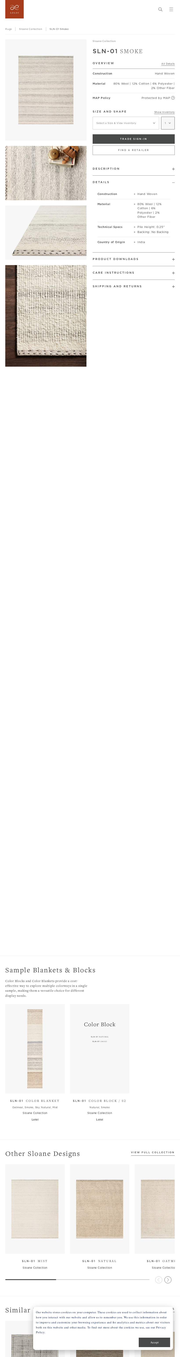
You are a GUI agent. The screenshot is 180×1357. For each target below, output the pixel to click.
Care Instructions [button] (114, 273)
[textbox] (126, 123)
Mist (35, 1261)
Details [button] (101, 182)
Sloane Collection (104, 41)
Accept (154, 1342)
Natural (99, 1261)
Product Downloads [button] (116, 259)
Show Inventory (164, 112)
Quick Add (33, 1086)
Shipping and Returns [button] (117, 286)
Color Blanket (35, 1101)
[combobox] (126, 123)
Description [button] (106, 169)
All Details (168, 63)
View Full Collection (153, 1152)
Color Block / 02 (99, 1101)
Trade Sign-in (133, 138)
